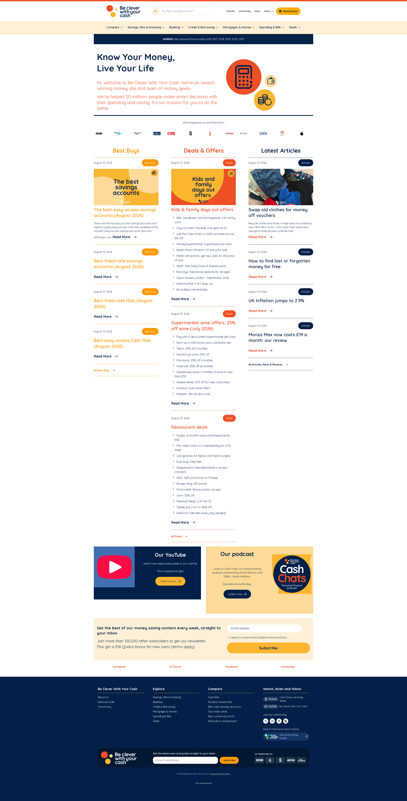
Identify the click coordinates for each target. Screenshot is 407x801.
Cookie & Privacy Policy (220, 774)
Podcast (230, 11)
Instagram (119, 666)
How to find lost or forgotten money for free (279, 263)
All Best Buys (102, 370)
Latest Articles (280, 150)
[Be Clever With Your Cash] (124, 11)
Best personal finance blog (190, 39)
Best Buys (126, 150)
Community (245, 11)
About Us (103, 697)
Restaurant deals (189, 427)
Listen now (235, 594)
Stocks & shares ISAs (220, 702)
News (257, 11)
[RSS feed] (285, 721)
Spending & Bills (162, 716)
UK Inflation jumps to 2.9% (276, 300)
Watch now (168, 581)
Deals (156, 721)
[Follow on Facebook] (279, 721)
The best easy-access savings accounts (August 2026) (125, 212)
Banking (157, 702)
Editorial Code (106, 702)
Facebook (231, 666)
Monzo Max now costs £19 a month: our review (277, 337)
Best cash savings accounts (224, 706)
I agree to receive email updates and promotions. (258, 637)
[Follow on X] (265, 721)
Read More (121, 237)
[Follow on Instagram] (272, 721)
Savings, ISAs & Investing (167, 697)
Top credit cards (217, 711)
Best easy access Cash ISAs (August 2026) (122, 343)
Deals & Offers (204, 150)
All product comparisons (222, 721)
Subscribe (229, 760)
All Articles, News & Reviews (265, 364)
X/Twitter (175, 666)
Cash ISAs (213, 697)
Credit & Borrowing (164, 706)
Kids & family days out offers (202, 209)
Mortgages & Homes (165, 711)
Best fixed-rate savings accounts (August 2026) (119, 263)
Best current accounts (221, 716)
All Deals (176, 536)
